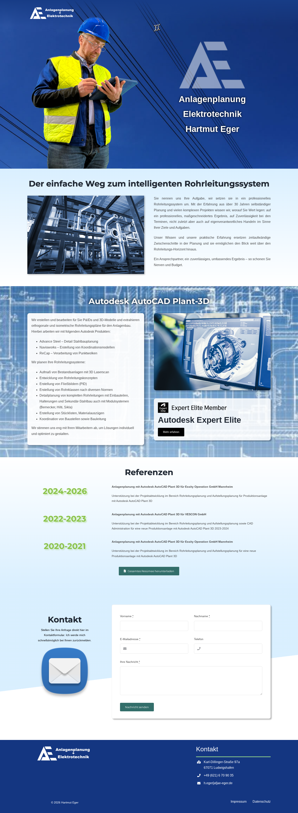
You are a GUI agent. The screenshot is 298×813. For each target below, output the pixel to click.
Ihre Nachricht (130, 661)
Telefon (198, 639)
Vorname (126, 616)
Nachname (202, 616)
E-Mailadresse (130, 639)
